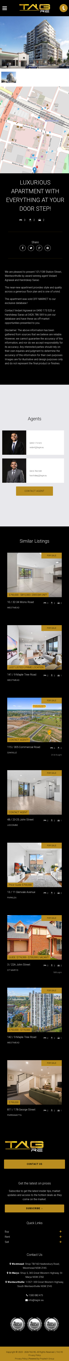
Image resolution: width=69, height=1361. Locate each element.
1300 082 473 (36, 1295)
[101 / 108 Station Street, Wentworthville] (34, 42)
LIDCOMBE (12, 825)
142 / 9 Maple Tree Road (21, 1037)
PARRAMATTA (14, 1115)
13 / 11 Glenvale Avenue (21, 892)
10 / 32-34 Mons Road (20, 602)
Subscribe (33, 1208)
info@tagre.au (36, 1300)
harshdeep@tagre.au (38, 475)
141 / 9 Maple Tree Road (21, 674)
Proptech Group (47, 1358)
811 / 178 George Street (21, 1109)
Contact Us (34, 1164)
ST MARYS (12, 970)
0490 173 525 (36, 443)
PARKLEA (12, 897)
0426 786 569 (36, 471)
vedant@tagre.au (37, 447)
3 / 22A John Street (18, 964)
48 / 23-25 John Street (20, 819)
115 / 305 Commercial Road (23, 747)
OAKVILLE (12, 752)
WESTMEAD (13, 607)
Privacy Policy (21, 1358)
